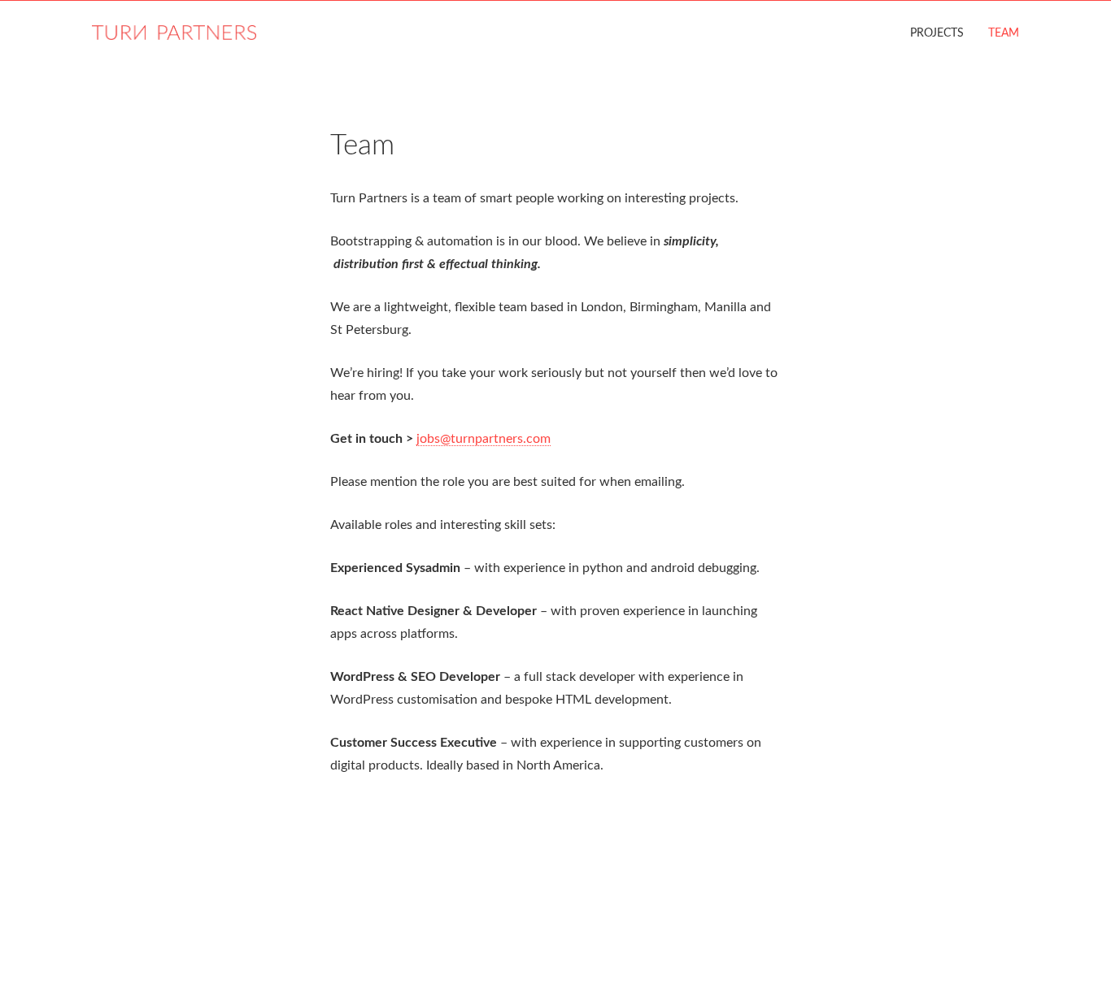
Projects (937, 33)
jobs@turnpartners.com (483, 438)
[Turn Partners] (174, 20)
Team (1003, 33)
